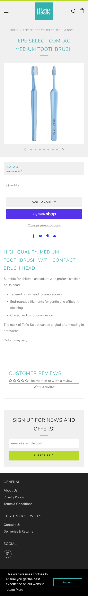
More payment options (44, 225)
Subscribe (42, 455)
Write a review (44, 387)
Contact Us (12, 525)
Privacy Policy (14, 497)
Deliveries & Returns (18, 531)
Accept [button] (68, 582)
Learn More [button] (15, 589)
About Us (10, 490)
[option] (44, 103)
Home (14, 30)
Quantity (12, 185)
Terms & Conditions (18, 504)
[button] (31, 149)
